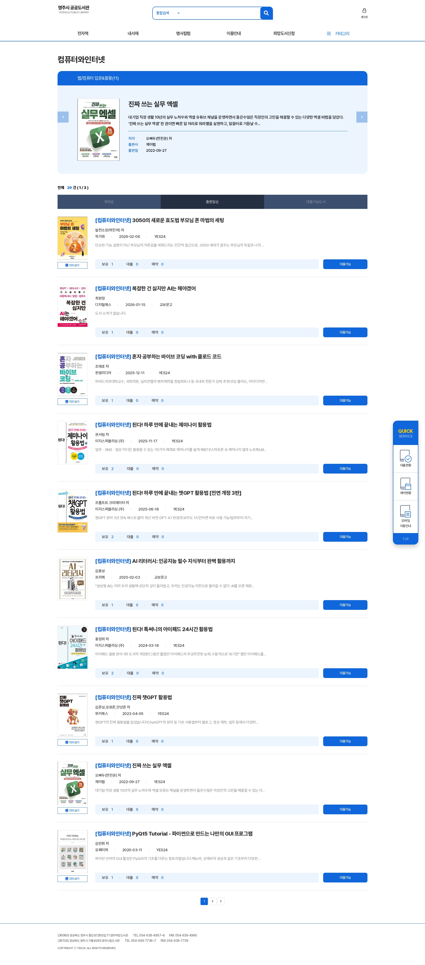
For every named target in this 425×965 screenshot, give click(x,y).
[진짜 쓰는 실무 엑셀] (72, 783)
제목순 (109, 202)
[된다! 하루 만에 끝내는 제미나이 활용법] (72, 442)
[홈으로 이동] (74, 9)
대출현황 (405, 465)
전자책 (82, 33)
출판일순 (212, 202)
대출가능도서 (315, 202)
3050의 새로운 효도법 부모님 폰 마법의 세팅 (178, 220)
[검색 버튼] (266, 13)
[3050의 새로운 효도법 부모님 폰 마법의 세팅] (72, 238)
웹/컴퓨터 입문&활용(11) (98, 78)
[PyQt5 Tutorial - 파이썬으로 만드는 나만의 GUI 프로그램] (72, 851)
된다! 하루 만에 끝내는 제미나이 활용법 (171, 425)
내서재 (133, 33)
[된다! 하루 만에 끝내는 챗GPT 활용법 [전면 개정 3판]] (72, 510)
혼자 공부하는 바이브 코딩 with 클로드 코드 (176, 356)
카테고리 (342, 33)
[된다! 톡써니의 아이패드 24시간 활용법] (72, 647)
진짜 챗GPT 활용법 (152, 697)
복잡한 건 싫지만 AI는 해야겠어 (164, 288)
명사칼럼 (183, 33)
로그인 (364, 17)
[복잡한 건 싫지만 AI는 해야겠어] (72, 306)
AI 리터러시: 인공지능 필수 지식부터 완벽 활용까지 (183, 561)
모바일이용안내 (405, 523)
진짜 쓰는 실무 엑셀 (153, 104)
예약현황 (405, 493)
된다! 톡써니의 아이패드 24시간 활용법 (172, 629)
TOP (405, 539)
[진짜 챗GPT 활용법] (72, 715)
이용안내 (234, 33)
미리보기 (74, 265)
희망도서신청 (284, 33)
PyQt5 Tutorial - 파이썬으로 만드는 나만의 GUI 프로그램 (192, 833)
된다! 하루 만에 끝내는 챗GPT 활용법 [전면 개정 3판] (186, 493)
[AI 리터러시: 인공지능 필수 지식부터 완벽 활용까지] (72, 579)
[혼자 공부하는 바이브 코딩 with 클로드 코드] (72, 374)
